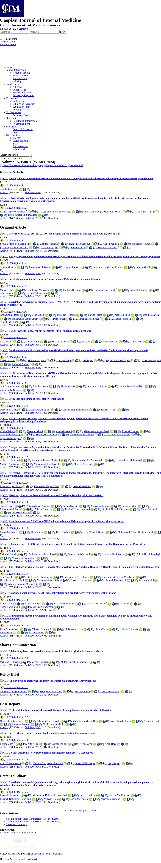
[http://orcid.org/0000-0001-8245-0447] (26, 721)
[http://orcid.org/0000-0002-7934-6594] (73, 211)
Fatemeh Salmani (130, 431)
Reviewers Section (22, 115)
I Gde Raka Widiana (145, 211)
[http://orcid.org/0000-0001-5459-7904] (1, 364)
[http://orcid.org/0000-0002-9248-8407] (100, 721)
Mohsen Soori (7, 290)
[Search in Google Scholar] (24, 189)
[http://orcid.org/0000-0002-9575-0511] (59, 799)
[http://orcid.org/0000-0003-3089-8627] (69, 795)
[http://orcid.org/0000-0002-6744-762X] (104, 315)
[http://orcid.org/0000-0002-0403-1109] (20, 532)
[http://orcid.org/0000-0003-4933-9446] (39, 215)
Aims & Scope (20, 78)
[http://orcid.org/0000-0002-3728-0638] (110, 629)
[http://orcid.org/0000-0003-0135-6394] (41, 744)
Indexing (17, 81)
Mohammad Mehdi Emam (25, 318)
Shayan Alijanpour (100, 506)
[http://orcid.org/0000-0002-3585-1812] (71, 341)
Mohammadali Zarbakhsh (46, 464)
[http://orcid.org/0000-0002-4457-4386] (16, 290)
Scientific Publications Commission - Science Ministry (33, 821)
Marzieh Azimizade (83, 464)
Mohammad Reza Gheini (49, 580)
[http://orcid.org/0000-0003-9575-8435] (31, 244)
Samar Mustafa (110, 341)
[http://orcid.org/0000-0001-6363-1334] (17, 744)
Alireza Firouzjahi (44, 509)
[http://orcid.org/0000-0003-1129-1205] (85, 629)
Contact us (11, 126)
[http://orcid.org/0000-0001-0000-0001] (30, 512)
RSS (94, 810)
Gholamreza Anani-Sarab (96, 431)
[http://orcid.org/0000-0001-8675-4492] (92, 244)
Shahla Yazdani (40, 386)
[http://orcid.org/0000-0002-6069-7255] (14, 604)
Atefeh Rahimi (7, 431)
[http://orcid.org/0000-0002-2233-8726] (95, 360)
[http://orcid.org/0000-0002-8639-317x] (20, 409)
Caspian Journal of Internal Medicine (43, 853)
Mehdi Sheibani (122, 314)
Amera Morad (138, 341)
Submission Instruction (24, 104)
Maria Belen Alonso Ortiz (85, 721)
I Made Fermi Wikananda (12, 211)
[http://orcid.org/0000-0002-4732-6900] (93, 486)
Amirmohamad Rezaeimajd (42, 554)
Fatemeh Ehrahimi (139, 290)
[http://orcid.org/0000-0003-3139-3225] (21, 662)
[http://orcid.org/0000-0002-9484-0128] (40, 319)
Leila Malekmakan (39, 409)
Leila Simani (38, 314)
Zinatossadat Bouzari (10, 390)
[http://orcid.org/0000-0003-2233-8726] (131, 604)
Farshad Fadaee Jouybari (77, 509)
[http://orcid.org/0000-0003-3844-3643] (111, 431)
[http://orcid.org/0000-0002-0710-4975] (52, 290)
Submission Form (21, 106)
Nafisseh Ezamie (20, 512)
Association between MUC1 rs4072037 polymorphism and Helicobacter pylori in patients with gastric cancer (66, 521)
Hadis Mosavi (68, 386)
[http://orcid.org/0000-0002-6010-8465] (132, 434)
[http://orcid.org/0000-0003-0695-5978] (59, 434)
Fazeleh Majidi (146, 580)
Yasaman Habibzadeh (113, 554)
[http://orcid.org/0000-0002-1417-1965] (124, 799)
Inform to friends (21, 149)
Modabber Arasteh (141, 243)
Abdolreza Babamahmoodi (73, 662)
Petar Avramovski (9, 629)
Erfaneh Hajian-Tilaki (11, 486)
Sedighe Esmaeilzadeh (51, 691)
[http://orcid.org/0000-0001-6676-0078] (18, 632)
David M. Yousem (79, 799)
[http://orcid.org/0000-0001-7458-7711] (24, 438)
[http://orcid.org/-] (69, 744)
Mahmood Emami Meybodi (46, 460)
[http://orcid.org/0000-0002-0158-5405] (120, 341)
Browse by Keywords (23, 95)
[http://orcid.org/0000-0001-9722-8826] (58, 244)
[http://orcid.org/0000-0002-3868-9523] (52, 409)
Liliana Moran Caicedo (48, 721)
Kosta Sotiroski (36, 632)
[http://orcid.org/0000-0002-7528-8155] (132, 315)
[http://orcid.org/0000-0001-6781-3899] (141, 431)
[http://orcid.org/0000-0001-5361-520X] (155, 532)
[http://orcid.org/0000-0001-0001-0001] (139, 506)
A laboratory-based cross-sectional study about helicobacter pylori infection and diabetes (56, 651)
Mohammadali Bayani (40, 267)
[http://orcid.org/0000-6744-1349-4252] (46, 315)
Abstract (4, 192)
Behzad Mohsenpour (79, 243)
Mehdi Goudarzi (39, 662)
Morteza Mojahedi (37, 360)
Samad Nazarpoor (9, 322)
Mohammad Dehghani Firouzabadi (50, 795)
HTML (79, 810)
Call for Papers (20, 101)
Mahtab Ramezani (122, 318)
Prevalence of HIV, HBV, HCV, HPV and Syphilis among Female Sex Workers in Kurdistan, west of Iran (64, 233)
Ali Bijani (88, 360)
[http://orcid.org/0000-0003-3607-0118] (21, 315)
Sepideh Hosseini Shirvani (115, 509)
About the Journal (21, 72)
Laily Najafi (113, 763)
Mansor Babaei (129, 506)
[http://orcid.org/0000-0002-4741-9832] (15, 293)
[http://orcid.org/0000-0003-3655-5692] (16, 431)
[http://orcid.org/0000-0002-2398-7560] (152, 267)
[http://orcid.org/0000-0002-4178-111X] (76, 604)
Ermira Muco (6, 744)
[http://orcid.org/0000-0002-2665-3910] (33, 799)
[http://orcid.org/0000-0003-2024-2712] (48, 293)
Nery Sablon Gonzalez (11, 721)
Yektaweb (33, 859)
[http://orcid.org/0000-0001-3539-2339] (121, 247)
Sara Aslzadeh (7, 577)
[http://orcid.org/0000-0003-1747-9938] (83, 290)
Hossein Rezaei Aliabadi (12, 580)
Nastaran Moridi (35, 431)
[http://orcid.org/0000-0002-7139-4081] (140, 629)
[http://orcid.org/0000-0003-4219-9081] (23, 486)
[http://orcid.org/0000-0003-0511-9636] (33, 364)
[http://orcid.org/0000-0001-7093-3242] (23, 464)
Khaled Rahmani (111, 243)
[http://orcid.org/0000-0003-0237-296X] (63, 464)
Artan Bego (111, 744)
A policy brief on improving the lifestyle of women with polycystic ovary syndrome (52, 680)
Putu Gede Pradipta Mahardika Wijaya (103, 211)
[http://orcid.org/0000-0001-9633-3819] (15, 341)
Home (9, 67)
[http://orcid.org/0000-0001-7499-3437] (18, 554)
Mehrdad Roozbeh (66, 314)
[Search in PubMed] (28, 189)
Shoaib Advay (78, 247)
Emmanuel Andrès (21, 724)
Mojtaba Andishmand (10, 464)
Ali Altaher (5, 341)
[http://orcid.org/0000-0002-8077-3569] (122, 691)
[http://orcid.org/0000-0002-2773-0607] (80, 506)
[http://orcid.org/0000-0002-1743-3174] (45, 431)
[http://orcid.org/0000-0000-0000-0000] (18, 267)
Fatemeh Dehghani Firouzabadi (15, 799)
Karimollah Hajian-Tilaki (131, 386)
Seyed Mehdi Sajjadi (10, 438)
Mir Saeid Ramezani (43, 607)
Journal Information (16, 70)
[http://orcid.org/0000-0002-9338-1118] (41, 341)
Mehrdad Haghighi (9, 662)
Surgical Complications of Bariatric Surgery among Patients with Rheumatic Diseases (54, 279)
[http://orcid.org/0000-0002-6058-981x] (22, 795)
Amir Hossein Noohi (10, 763)
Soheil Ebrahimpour (10, 607)
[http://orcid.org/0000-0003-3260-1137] (65, 763)
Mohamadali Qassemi (79, 554)
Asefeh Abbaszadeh (107, 247)
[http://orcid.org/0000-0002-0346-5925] (48, 360)
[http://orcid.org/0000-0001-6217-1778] (152, 244)
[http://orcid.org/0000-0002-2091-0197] (94, 580)
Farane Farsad (95, 314)
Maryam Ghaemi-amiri (23, 558)
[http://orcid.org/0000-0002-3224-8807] (91, 577)
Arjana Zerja (86, 744)
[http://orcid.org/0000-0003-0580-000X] (107, 532)
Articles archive (14, 84)
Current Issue (19, 89)
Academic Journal (9, 832)
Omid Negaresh (151, 314)
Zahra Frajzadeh (149, 509)
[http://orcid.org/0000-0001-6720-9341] (50, 662)
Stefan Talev (101, 629)
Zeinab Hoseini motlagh (148, 554)
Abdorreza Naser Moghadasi (22, 584)
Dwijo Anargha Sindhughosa (22, 214)
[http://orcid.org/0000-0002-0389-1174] (92, 691)
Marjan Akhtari (7, 360)
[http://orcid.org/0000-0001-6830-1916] (62, 486)
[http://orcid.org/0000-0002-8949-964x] (17, 360)
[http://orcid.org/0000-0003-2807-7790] (38, 558)
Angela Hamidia (33, 603)
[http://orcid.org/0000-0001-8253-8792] (92, 341)
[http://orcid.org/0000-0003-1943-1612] (119, 409)
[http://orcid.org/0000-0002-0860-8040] (121, 244)
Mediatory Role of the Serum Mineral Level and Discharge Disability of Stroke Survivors (56, 495)
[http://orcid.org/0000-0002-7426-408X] (1, 558)
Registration (12, 118)
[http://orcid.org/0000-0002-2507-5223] (103, 319)
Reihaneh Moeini (20, 364)
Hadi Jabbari (37, 532)
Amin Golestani (64, 431)
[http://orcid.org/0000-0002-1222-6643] (90, 799)
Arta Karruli (34, 744)
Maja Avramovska (74, 629)
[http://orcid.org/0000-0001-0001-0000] (54, 509)
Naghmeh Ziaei (71, 267)
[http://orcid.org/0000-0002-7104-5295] (144, 460)
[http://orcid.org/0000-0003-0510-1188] (25, 434)
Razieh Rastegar (109, 409)
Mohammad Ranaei (97, 386)
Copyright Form (21, 109)
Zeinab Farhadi (82, 691)
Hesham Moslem (60, 341)
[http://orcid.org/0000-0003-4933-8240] (83, 267)
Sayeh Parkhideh (88, 795)
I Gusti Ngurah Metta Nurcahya (55, 211)
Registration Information (25, 121)
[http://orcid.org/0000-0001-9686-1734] (119, 290)
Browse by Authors (22, 92)
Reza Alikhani (63, 532)
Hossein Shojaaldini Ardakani (48, 763)
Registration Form (22, 123)
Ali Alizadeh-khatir (95, 603)
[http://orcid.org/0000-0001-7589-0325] (96, 434)
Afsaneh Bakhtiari (82, 486)
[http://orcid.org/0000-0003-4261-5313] (52, 506)
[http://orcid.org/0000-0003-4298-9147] (132, 795)
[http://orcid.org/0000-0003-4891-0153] (21, 460)
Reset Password (8, 44)
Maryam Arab (51, 799)
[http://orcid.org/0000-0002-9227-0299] (23, 763)
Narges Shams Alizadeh (16, 247)
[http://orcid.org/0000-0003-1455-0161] (53, 267)
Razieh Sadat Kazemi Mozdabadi (118, 577)
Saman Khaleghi (8, 267)
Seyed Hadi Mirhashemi (39, 290)
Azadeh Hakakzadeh (36, 293)
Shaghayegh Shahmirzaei (39, 577)
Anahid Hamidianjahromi (76, 409)
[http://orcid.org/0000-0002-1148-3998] (133, 319)
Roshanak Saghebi (151, 360)
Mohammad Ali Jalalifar (82, 434)
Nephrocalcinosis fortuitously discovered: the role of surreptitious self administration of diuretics (60, 710)
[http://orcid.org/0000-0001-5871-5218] (29, 211)
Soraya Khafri (143, 267)
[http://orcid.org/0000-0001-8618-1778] (95, 464)
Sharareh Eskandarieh (115, 580)
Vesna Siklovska (8, 632)
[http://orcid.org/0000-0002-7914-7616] (32, 724)
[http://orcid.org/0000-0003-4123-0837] (62, 721)
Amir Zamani (6, 293)
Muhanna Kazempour (88, 318)
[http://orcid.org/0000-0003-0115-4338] (1, 724)
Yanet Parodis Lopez (121, 721)
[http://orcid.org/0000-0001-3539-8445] (87, 247)
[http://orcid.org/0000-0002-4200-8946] (73, 360)
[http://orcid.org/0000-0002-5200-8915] (98, 795)
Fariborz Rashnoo (72, 290)
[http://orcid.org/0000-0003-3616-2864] (106, 460)
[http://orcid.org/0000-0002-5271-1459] (20, 322)
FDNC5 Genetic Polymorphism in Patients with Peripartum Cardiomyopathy (50, 331)
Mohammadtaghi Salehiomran (108, 267)
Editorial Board (20, 75)
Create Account (7, 41)
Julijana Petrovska (129, 629)
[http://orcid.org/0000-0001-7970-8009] (112, 506)
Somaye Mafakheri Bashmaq (14, 243)
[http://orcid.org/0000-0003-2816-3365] (21, 629)
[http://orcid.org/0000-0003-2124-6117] (97, 763)
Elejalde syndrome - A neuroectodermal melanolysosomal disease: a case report (51, 752)
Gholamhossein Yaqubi (11, 434)
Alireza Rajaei (58, 318)
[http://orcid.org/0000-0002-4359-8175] (54, 629)
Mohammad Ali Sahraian (76, 577)
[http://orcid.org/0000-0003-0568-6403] (45, 532)
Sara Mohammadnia (64, 603)
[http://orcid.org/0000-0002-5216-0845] (73, 431)
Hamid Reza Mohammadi (129, 460)
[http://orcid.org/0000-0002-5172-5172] (72, 532)
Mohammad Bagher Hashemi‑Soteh (135, 532)
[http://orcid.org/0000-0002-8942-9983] (128, 580)
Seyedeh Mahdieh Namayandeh (88, 460)
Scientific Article (27, 832)
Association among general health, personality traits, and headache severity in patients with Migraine (62, 593)
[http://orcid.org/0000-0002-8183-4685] (109, 604)
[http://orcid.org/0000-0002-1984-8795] (57, 554)
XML (87, 810)
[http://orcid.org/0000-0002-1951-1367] (64, 691)
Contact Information (23, 129)
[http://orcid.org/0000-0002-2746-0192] (157, 211)
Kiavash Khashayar (85, 763)
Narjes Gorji (64, 360)
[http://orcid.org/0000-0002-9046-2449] (125, 267)
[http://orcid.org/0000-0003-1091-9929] (124, 211)
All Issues (17, 87)
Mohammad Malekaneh (118, 434)
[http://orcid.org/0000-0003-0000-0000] (1, 319)
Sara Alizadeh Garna (10, 386)
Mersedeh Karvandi (111, 799)
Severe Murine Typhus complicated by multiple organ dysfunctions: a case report (52, 733)
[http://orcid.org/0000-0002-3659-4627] (92, 554)
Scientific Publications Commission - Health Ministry (32, 818)
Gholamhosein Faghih (105, 290)
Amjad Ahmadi (49, 243)
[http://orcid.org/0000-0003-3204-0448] (22, 607)
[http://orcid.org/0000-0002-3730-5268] (91, 662)
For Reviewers (13, 112)
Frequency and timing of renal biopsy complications (36, 398)
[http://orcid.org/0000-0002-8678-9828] (20, 189)
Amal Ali (86, 341)
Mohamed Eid (32, 341)
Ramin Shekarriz (8, 532)
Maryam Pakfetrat (9, 409)
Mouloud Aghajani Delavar (13, 691)
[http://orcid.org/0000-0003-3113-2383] (43, 604)
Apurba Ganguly (8, 189)
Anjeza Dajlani (59, 744)
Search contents (20, 140)
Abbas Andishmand (10, 460)
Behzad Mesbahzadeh (46, 434)
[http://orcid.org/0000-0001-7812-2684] (150, 290)
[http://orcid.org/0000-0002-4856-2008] (133, 721)
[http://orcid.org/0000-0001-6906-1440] (29, 691)
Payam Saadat (70, 506)
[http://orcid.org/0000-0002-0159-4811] (146, 341)
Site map (17, 138)
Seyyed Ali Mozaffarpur (118, 360)
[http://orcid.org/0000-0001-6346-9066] (126, 554)
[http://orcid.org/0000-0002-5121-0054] (62, 460)
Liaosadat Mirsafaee (10, 795)
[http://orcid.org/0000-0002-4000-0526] (46, 632)
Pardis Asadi (6, 603)
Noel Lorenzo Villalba (54, 724)
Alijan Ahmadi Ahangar (38, 506)
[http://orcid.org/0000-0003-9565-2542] (60, 247)
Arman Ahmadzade (9, 314)
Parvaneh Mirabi (110, 691)
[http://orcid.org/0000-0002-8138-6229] (131, 360)
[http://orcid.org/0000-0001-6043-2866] (77, 315)
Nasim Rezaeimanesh (81, 580)
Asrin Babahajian (49, 247)
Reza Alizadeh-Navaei (94, 532)
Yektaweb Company (16, 824)
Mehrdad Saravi (8, 554)
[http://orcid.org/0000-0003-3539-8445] (30, 247)
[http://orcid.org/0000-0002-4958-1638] (67, 319)
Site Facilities (12, 135)
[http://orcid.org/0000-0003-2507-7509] (90, 409)
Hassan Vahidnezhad (119, 795)
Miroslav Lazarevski (42, 629)
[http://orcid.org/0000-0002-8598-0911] (40, 584)
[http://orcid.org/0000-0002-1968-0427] (123, 763)
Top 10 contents (20, 146)
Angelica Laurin (152, 721)
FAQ (15, 143)
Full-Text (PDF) (33, 192)
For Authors (12, 98)
